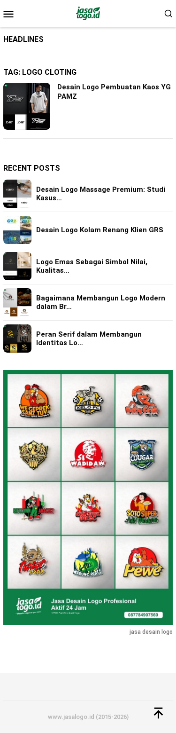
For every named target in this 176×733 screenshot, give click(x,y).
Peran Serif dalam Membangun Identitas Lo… (89, 338)
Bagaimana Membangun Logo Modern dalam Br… (100, 302)
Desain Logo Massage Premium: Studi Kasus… (100, 193)
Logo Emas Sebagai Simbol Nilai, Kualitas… (91, 266)
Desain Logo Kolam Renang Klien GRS (99, 230)
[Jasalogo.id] (88, 12)
